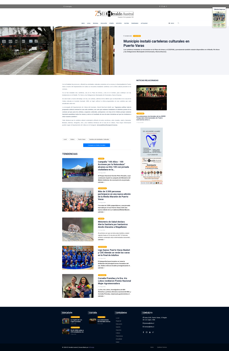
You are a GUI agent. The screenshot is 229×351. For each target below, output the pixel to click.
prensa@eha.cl (149, 323)
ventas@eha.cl (149, 327)
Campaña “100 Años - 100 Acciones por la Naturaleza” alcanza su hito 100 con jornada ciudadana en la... (113, 166)
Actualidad (144, 23)
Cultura (126, 23)
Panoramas (134, 23)
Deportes (119, 23)
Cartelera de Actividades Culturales (99, 139)
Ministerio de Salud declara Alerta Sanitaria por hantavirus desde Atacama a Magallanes (113, 224)
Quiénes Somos (162, 347)
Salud (117, 342)
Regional (95, 23)
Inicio (152, 347)
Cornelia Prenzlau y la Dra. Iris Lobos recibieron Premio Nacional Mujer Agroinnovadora (114, 281)
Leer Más (100, 182)
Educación (104, 23)
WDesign (91, 347)
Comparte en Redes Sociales (96, 145)
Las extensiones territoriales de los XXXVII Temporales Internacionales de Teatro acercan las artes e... (150, 118)
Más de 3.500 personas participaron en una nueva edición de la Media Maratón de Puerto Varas (114, 195)
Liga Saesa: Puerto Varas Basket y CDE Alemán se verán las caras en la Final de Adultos (114, 252)
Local (89, 23)
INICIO (83, 23)
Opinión (111, 23)
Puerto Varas (81, 139)
